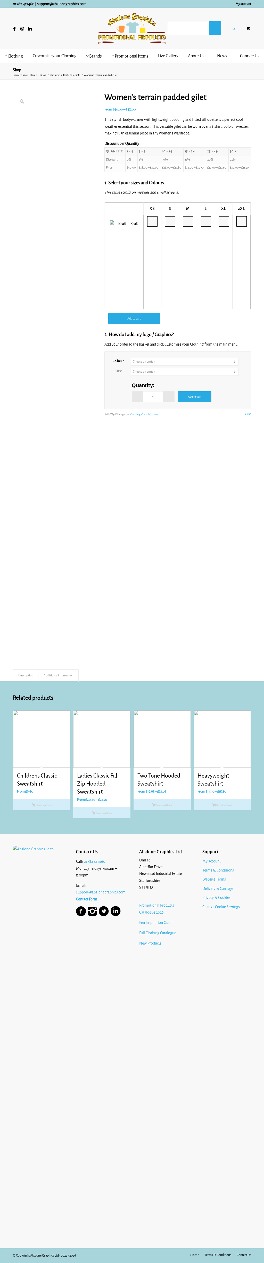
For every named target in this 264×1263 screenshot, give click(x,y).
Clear (248, 413)
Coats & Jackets (149, 414)
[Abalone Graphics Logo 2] (132, 28)
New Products (150, 943)
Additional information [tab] (58, 675)
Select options (43, 805)
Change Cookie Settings (221, 907)
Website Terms (214, 879)
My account (243, 4)
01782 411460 (23, 4)
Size (118, 371)
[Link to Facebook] (14, 29)
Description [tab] (25, 675)
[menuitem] (242, 4)
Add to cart (134, 318)
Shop (17, 70)
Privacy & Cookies (216, 898)
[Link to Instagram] (22, 29)
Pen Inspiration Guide (156, 923)
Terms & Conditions (218, 870)
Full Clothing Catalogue (157, 933)
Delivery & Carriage (217, 888)
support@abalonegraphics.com (62, 4)
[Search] (215, 28)
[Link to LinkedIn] (30, 29)
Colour (118, 361)
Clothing (135, 414)
